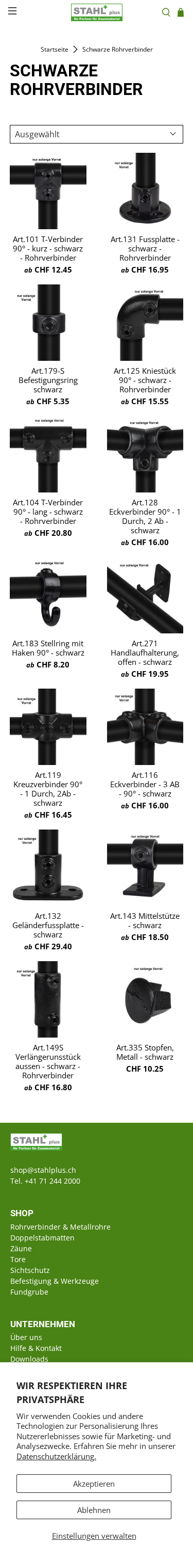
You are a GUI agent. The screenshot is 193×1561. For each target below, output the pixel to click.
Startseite (54, 49)
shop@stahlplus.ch (43, 1170)
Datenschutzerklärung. (56, 1456)
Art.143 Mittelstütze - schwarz (145, 920)
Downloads (29, 1359)
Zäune (21, 1248)
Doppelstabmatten (42, 1238)
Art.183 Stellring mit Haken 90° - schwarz (48, 648)
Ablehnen (94, 1510)
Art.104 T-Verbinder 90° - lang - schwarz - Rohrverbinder (48, 511)
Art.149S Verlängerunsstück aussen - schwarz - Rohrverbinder (48, 1061)
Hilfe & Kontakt (36, 1348)
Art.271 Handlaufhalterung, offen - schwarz (145, 652)
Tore (18, 1259)
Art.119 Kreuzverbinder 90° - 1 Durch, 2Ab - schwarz (47, 789)
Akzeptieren (94, 1483)
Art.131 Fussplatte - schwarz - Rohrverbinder (145, 248)
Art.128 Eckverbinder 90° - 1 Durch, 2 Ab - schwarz (145, 516)
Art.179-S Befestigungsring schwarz (48, 379)
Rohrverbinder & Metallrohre (60, 1227)
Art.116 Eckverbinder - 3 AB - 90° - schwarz (145, 784)
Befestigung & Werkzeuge (54, 1281)
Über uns (26, 1337)
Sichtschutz (30, 1270)
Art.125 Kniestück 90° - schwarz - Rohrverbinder (145, 379)
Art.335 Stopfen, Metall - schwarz (145, 1052)
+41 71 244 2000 (52, 1181)
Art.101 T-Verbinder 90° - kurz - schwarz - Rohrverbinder (48, 248)
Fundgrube (29, 1292)
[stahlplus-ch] (96, 12)
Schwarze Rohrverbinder (117, 49)
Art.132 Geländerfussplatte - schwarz (48, 925)
